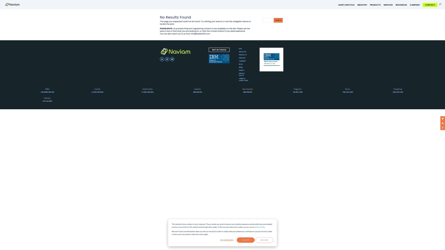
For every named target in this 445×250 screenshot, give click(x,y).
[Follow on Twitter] (167, 59)
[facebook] (442, 127)
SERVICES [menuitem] (242, 58)
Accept (245, 240)
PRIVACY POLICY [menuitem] (242, 74)
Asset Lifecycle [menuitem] (346, 5)
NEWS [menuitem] (241, 67)
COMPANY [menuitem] (242, 61)
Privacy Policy (260, 227)
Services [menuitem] (388, 5)
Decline (264, 240)
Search (278, 20)
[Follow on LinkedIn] (162, 59)
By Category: (227, 240)
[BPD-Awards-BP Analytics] (271, 59)
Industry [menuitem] (362, 5)
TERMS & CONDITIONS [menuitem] (243, 79)
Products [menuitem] (375, 5)
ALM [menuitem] (240, 49)
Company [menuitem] (415, 5)
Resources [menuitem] (401, 5)
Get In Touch (219, 50)
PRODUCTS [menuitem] (243, 55)
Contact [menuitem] (430, 5)
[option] (271, 59)
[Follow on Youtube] (172, 59)
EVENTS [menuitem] (241, 70)
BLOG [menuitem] (241, 64)
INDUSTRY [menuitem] (242, 52)
